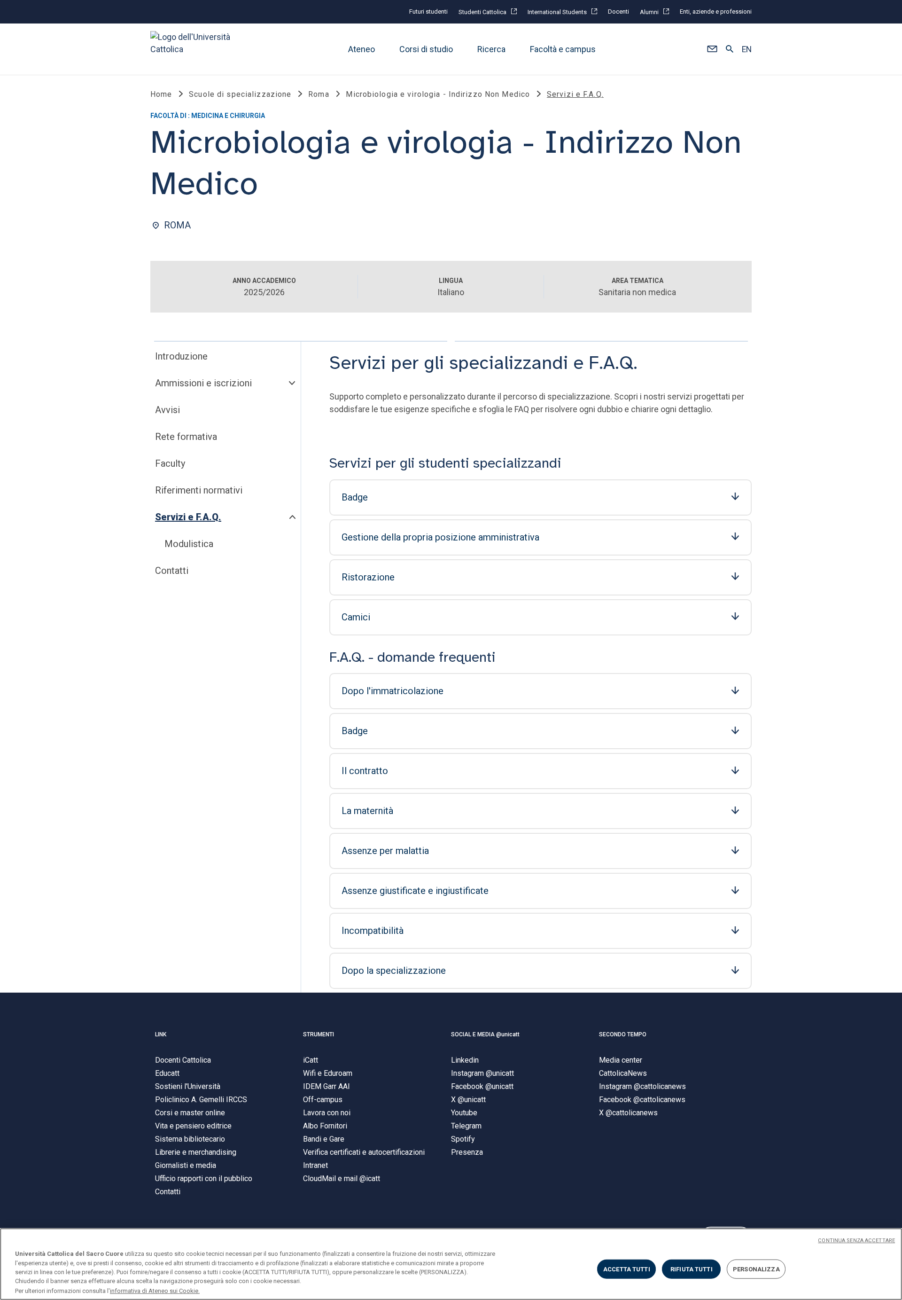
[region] (451, 1264)
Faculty (170, 463)
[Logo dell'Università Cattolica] (194, 49)
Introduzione (181, 356)
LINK (160, 1034)
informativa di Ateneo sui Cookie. (155, 1290)
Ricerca (491, 49)
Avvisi (167, 409)
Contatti (171, 570)
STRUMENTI (318, 1034)
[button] (712, 49)
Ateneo (361, 49)
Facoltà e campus (563, 49)
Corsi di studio (426, 49)
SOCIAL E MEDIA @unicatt (485, 1034)
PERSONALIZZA (756, 1269)
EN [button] (747, 49)
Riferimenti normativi (198, 490)
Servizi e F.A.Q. (188, 517)
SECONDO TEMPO (622, 1034)
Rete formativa (186, 436)
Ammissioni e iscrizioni (203, 383)
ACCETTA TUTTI (626, 1269)
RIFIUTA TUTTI (691, 1269)
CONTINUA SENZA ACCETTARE (856, 1240)
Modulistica (188, 543)
